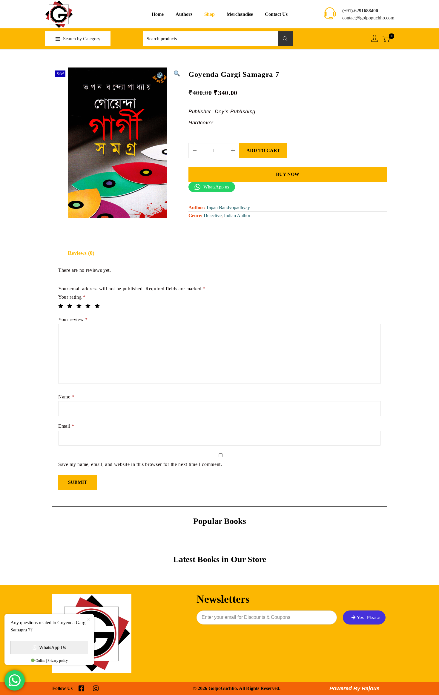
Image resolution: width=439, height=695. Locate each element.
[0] (386, 38)
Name (66, 396)
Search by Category (81, 38)
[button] (176, 73)
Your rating (72, 297)
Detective (213, 215)
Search (285, 38)
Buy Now (287, 174)
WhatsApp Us (52, 647)
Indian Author (237, 215)
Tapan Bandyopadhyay (228, 207)
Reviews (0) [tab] (81, 253)
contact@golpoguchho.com (368, 17)
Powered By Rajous (354, 688)
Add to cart (263, 150)
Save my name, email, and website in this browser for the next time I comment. (140, 464)
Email (66, 426)
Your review (73, 319)
